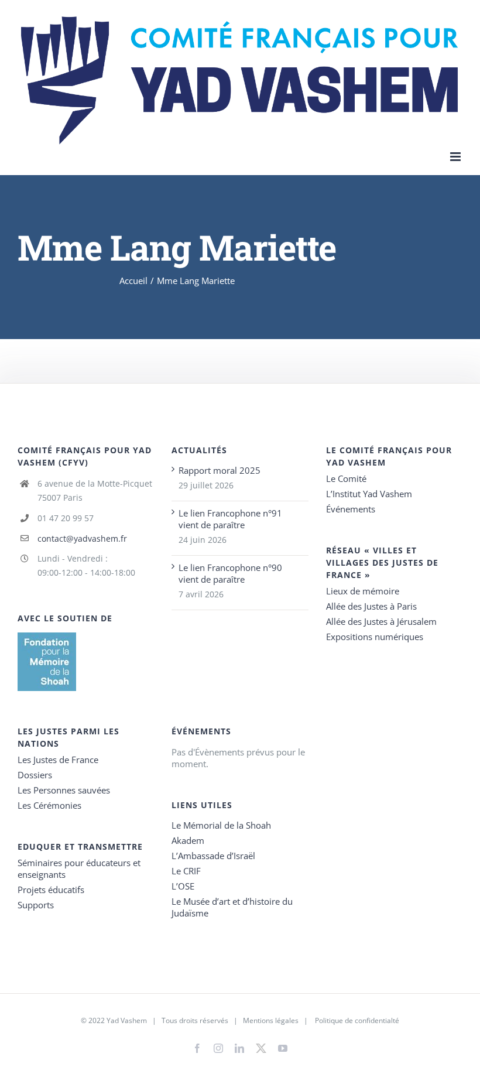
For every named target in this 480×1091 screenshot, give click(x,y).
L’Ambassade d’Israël (213, 855)
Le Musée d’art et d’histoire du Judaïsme (232, 907)
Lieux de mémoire (362, 591)
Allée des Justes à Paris (371, 606)
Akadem (188, 840)
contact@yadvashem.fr (82, 538)
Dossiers (35, 775)
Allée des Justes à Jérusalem (381, 621)
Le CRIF (186, 871)
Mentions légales (271, 1020)
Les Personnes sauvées (64, 790)
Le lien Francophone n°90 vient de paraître (230, 573)
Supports (36, 905)
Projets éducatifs (51, 889)
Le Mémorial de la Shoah (221, 825)
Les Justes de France (58, 759)
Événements (350, 509)
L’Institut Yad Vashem (369, 494)
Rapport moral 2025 (219, 470)
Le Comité (346, 478)
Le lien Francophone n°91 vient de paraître (230, 519)
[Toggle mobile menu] (456, 157)
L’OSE (183, 886)
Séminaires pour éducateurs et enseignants (79, 868)
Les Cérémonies (49, 805)
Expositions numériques (374, 636)
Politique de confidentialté (357, 1020)
